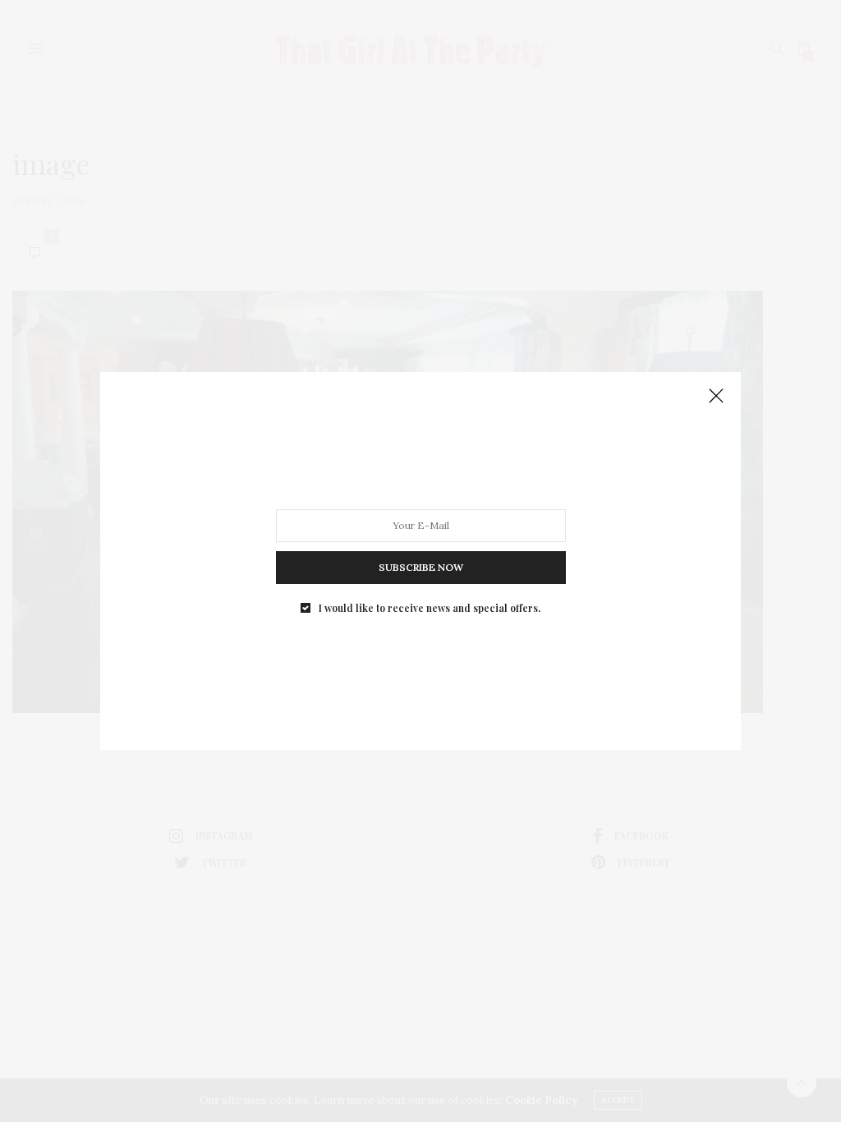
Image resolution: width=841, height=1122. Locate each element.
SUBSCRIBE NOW (421, 567)
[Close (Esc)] (716, 396)
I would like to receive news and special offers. (429, 608)
